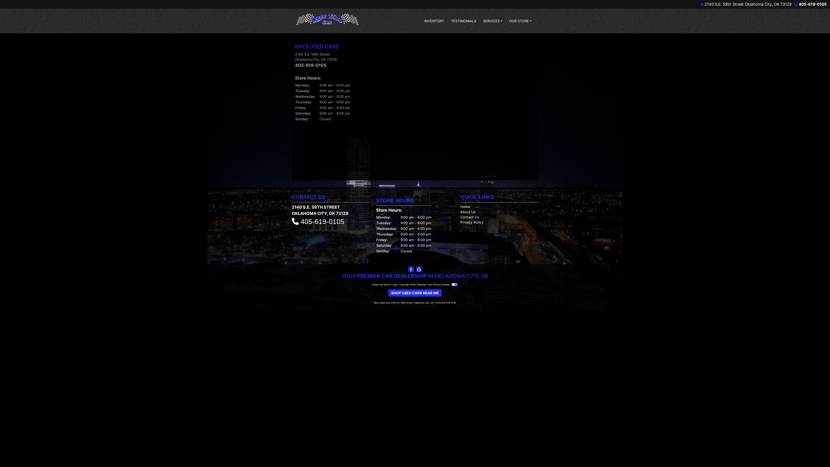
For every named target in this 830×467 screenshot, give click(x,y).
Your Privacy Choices (439, 284)
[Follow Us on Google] (419, 269)
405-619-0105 (813, 4)
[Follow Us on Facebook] (411, 269)
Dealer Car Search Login (384, 284)
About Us (468, 212)
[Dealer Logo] (327, 21)
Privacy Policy (472, 222)
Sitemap (421, 284)
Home (465, 207)
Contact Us (469, 217)
